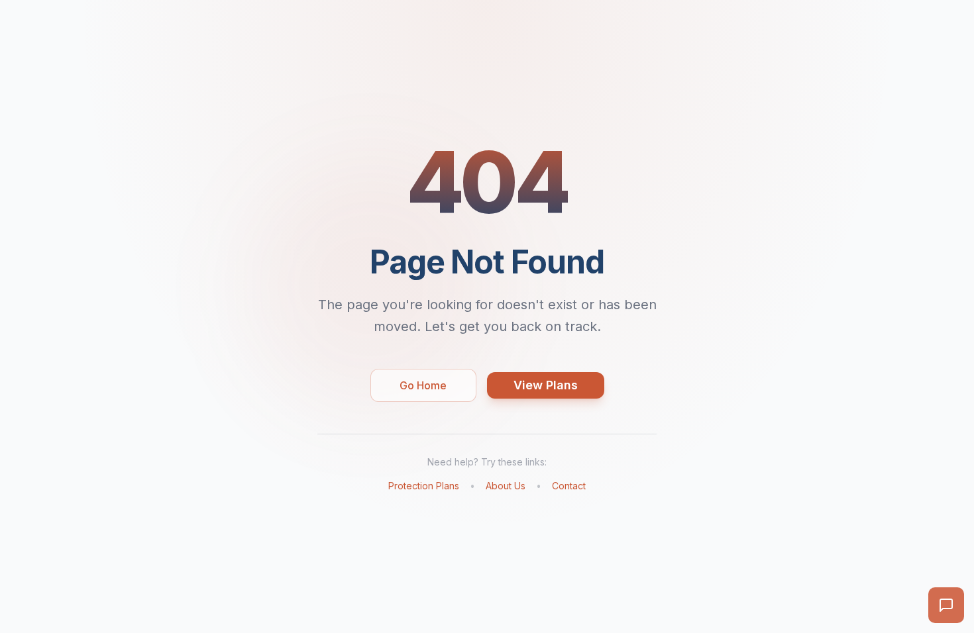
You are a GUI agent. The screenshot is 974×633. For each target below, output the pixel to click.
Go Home (423, 385)
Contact (569, 485)
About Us (505, 485)
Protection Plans (423, 485)
